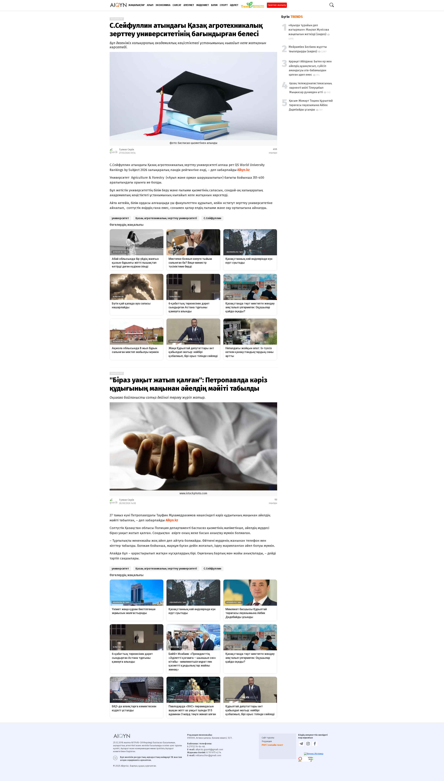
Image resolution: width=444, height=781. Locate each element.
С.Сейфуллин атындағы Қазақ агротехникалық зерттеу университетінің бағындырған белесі (186, 29)
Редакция (267, 741)
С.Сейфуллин (212, 218)
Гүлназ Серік (126, 149)
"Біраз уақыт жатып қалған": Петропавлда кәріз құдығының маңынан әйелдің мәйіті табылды (188, 384)
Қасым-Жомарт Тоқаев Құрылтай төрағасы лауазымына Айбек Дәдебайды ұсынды (311, 105)
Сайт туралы (268, 737)
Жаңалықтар (116, 19)
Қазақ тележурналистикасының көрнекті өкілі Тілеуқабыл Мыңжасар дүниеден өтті (310, 88)
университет (120, 218)
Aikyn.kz (243, 170)
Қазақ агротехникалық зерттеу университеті (166, 218)
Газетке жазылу (277, 5)
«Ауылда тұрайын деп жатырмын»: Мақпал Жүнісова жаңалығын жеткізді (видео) (308, 30)
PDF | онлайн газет (272, 745)
